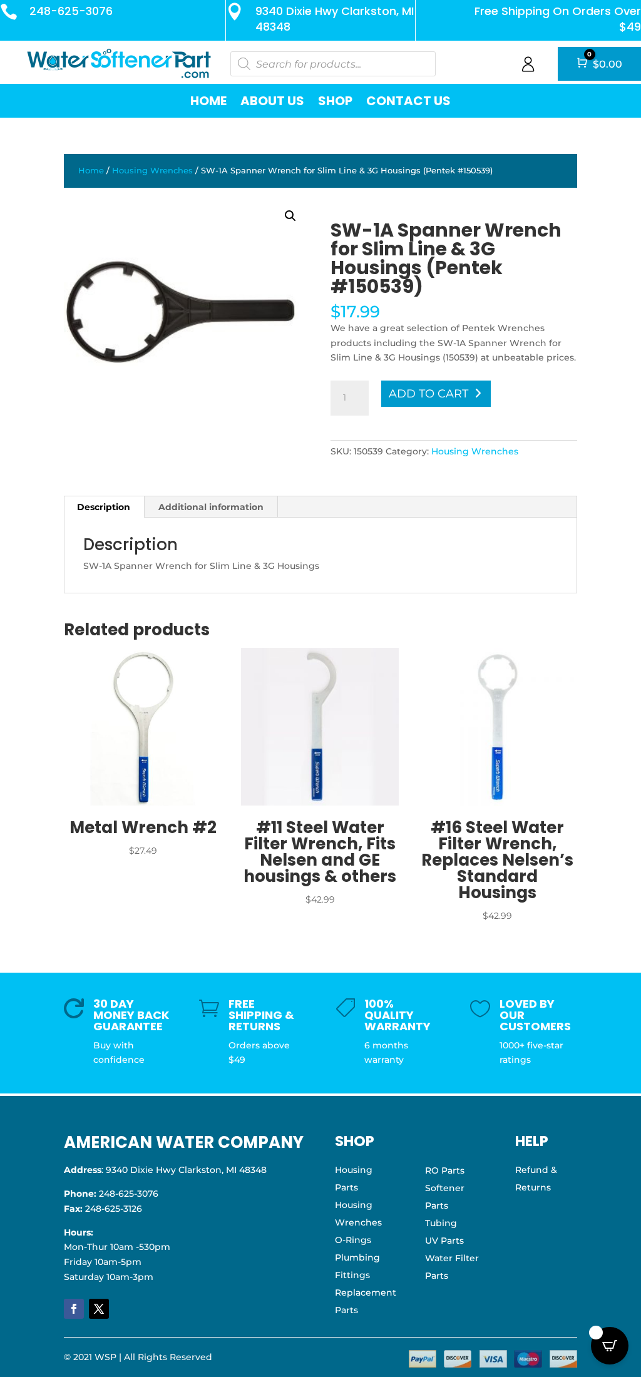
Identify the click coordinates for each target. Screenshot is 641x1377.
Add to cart (428, 394)
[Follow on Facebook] (74, 1309)
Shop (335, 101)
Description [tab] (103, 507)
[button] (290, 216)
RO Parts (444, 1170)
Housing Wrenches (152, 170)
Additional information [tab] (211, 507)
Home (208, 101)
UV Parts (444, 1240)
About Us (272, 101)
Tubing (441, 1223)
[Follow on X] (99, 1309)
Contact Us (408, 101)
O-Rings (353, 1240)
